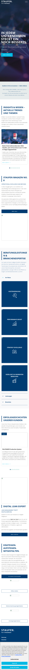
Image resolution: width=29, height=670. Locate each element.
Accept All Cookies (14, 667)
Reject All (14, 663)
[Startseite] (6, 2)
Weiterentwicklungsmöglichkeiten (14, 606)
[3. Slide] (11, 469)
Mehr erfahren (7, 54)
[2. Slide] (10, 469)
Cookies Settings (14, 659)
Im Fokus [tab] (8, 277)
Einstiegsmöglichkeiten (14, 621)
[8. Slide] (17, 469)
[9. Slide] (18, 469)
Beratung (3, 637)
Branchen (3, 639)
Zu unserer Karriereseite (14, 576)
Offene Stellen (14, 591)
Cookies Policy (18, 654)
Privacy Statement (5, 656)
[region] (14, 656)
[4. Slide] (12, 469)
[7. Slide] (16, 469)
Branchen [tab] (8, 402)
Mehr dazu (14, 211)
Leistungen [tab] (8, 396)
